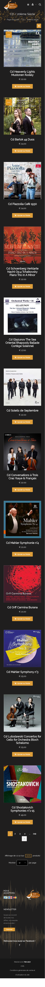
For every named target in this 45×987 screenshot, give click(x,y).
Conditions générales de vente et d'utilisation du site (22, 972)
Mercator (27, 962)
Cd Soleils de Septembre (22, 410)
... (29, 834)
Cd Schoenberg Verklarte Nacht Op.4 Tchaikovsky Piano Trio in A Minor (22, 272)
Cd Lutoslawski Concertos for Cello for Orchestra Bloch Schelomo (22, 739)
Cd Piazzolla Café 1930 (22, 204)
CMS (22, 966)
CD (23, 20)
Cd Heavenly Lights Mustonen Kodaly (22, 73)
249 (34, 834)
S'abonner (9, 929)
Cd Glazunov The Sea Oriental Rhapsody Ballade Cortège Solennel (22, 343)
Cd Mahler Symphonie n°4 (22, 542)
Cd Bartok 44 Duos (22, 139)
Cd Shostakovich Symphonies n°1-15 (22, 809)
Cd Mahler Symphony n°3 (22, 671)
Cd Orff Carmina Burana (22, 607)
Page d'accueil (13, 20)
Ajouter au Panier (23, 86)
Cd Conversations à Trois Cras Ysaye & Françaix (22, 476)
